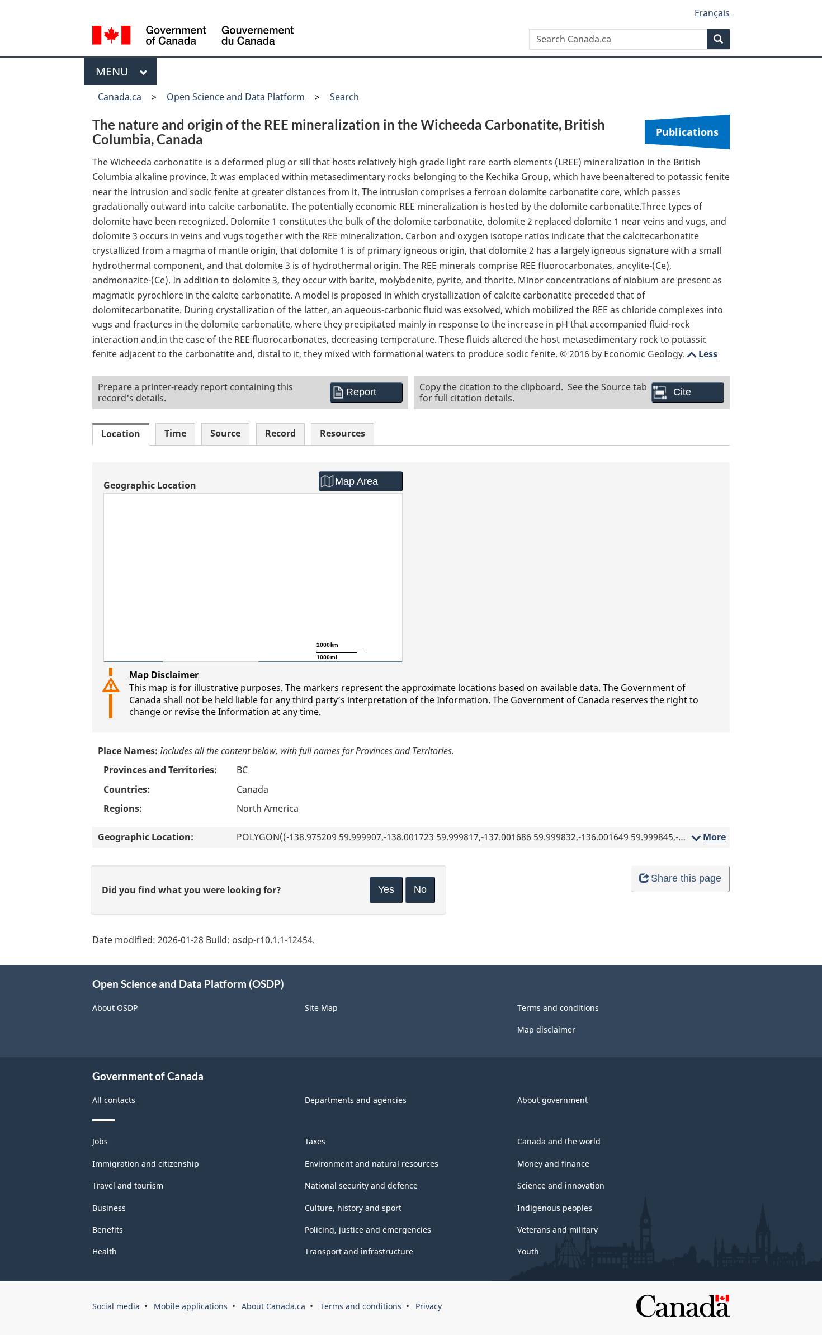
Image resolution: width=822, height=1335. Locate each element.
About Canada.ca (273, 1306)
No (420, 889)
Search (344, 97)
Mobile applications (191, 1306)
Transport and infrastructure (359, 1251)
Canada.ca (119, 97)
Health (104, 1251)
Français (712, 13)
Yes (386, 889)
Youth (528, 1251)
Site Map (321, 1007)
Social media (116, 1306)
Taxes (315, 1141)
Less (701, 354)
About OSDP (115, 1007)
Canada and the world (559, 1141)
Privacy (428, 1306)
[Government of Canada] (193, 37)
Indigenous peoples (554, 1208)
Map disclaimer (546, 1029)
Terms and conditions (558, 1007)
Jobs (100, 1141)
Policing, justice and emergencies (368, 1229)
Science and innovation (560, 1185)
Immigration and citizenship (145, 1163)
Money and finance (553, 1163)
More (707, 837)
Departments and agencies (356, 1100)
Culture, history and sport (353, 1208)
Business (109, 1208)
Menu (115, 71)
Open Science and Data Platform (236, 97)
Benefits (107, 1229)
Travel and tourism (127, 1185)
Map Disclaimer (164, 675)
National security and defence (361, 1185)
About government (552, 1100)
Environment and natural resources (371, 1163)
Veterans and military (557, 1229)
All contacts (113, 1100)
